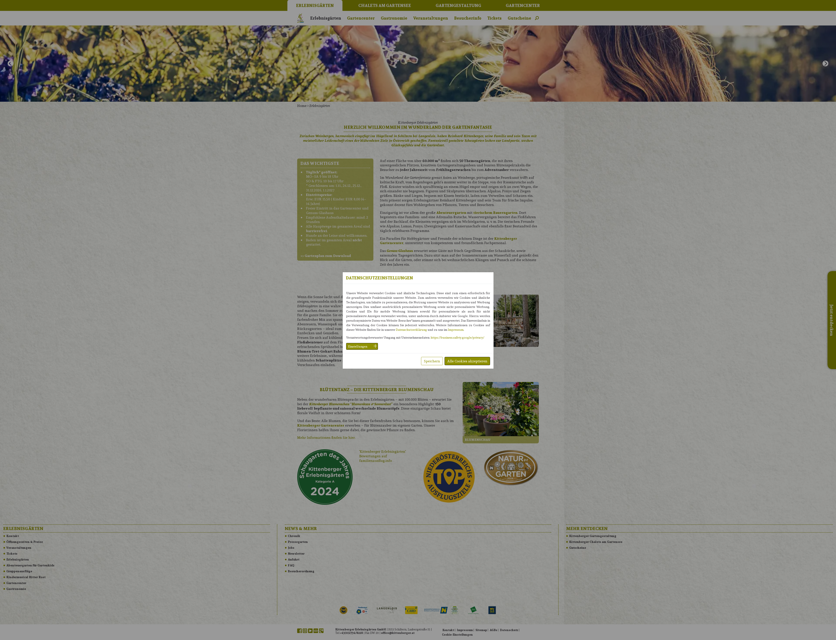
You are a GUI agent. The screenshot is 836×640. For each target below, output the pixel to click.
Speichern (432, 361)
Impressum (456, 330)
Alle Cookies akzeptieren (467, 361)
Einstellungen (357, 346)
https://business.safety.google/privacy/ (457, 337)
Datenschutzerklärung (411, 330)
